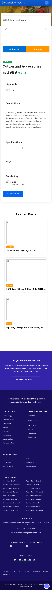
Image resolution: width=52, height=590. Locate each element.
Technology (7, 415)
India (27, 572)
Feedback (7, 463)
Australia (6, 572)
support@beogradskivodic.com (28, 533)
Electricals (7, 435)
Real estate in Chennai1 (11, 485)
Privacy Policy (8, 467)
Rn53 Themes (27, 584)
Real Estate (7, 423)
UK (14, 572)
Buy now (38, 49)
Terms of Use (31, 467)
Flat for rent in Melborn (11, 488)
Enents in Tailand (32, 485)
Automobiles (8, 439)
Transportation (8, 443)
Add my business (26, 380)
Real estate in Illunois (33, 481)
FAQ (27, 459)
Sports (5, 427)
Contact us (30, 463)
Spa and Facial (8, 419)
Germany (36, 572)
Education (7, 431)
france (5, 574)
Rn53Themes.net (26, 586)
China (45, 572)
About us (6, 459)
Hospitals (31, 415)
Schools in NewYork (10, 481)
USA (20, 572)
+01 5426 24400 (29, 528)
